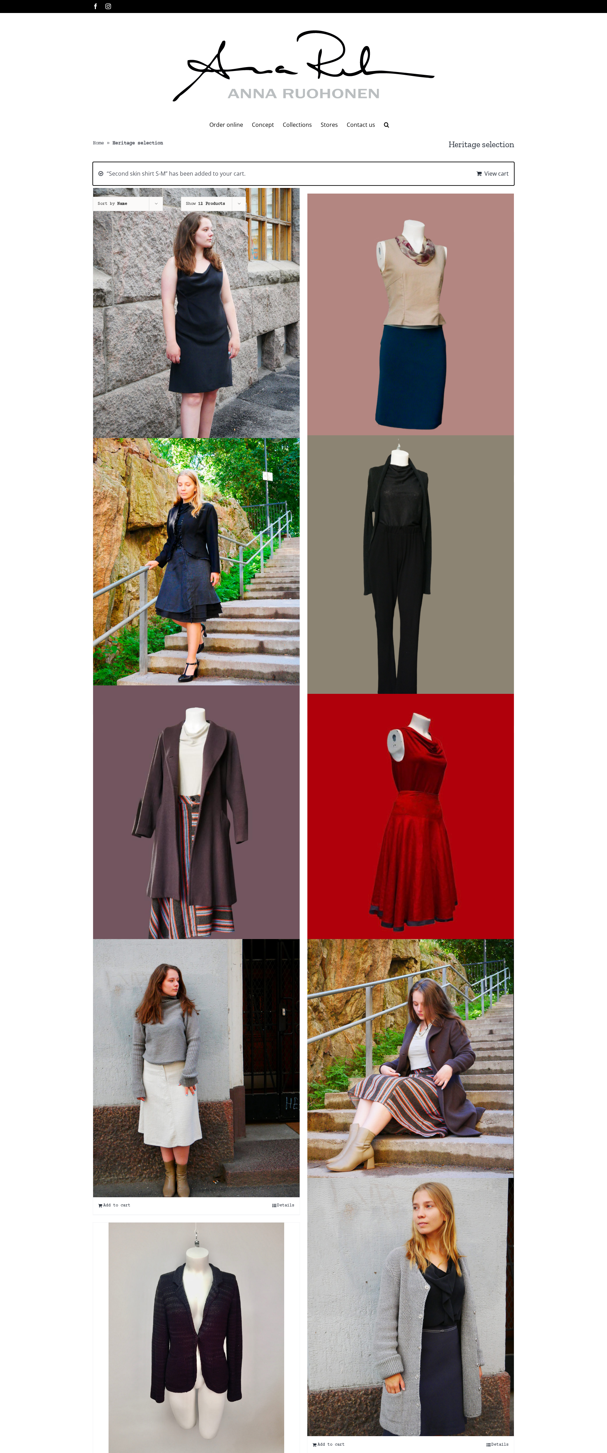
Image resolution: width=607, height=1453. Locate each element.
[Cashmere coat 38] (196, 823)
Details (285, 1205)
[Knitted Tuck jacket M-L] (410, 1307)
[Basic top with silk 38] (410, 322)
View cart (496, 173)
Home (98, 143)
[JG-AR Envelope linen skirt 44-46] (196, 1068)
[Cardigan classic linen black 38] (410, 573)
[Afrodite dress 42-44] (196, 317)
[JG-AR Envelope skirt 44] (410, 1068)
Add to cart (116, 1205)
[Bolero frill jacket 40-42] (196, 567)
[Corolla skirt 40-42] (410, 823)
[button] (386, 124)
